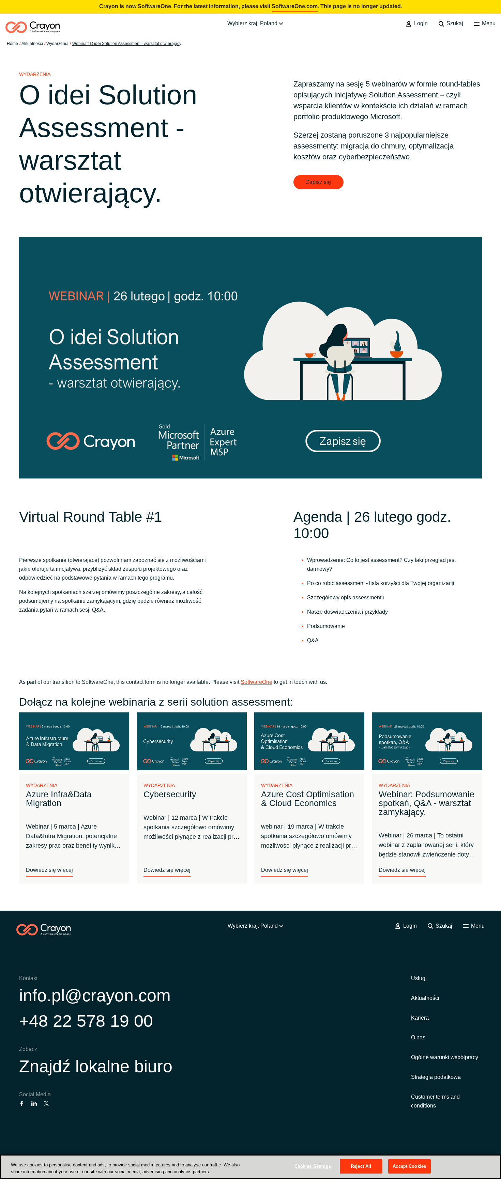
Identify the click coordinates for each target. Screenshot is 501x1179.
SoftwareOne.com (295, 6)
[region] (250, 1167)
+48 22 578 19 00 (86, 1021)
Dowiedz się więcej (49, 870)
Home (12, 43)
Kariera (420, 1018)
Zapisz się (318, 182)
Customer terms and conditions (435, 1101)
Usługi (419, 978)
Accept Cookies (409, 1166)
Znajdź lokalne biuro (95, 1066)
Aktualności (425, 998)
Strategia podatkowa (436, 1077)
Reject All (361, 1166)
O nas (418, 1037)
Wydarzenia (57, 43)
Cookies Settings (312, 1166)
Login (420, 23)
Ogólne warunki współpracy (444, 1057)
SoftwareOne (256, 682)
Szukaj (454, 23)
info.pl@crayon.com (95, 995)
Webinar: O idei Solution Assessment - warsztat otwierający (126, 43)
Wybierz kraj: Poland (253, 23)
